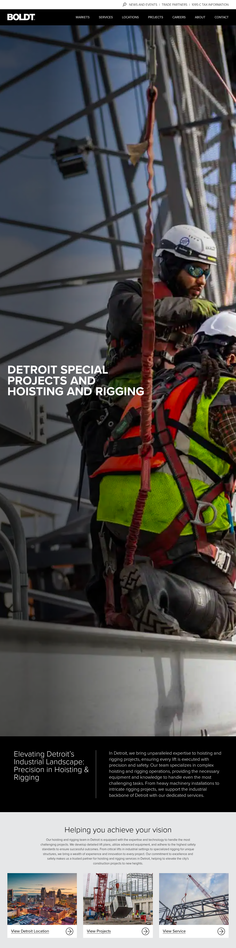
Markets (83, 17)
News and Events (143, 5)
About (200, 17)
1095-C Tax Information (210, 5)
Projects (155, 17)
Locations (130, 17)
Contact (222, 17)
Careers (179, 17)
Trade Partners (174, 5)
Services (106, 17)
